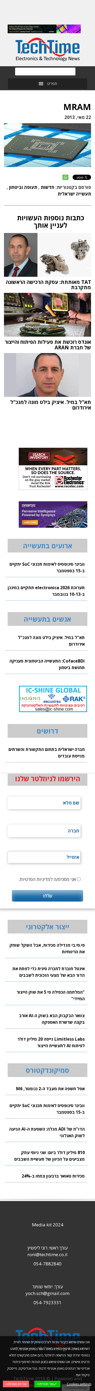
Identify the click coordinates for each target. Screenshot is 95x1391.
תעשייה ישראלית (74, 194)
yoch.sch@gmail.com (47, 1293)
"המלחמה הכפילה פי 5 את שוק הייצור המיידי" (51, 995)
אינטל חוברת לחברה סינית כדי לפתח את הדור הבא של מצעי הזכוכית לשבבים (48, 972)
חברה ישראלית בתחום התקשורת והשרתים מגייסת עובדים (46, 752)
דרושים (47, 730)
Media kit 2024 (47, 1225)
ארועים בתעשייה (47, 545)
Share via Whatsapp (65, 177)
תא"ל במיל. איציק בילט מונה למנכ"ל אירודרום (51, 641)
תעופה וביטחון (23, 187)
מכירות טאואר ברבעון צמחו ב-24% (53, 1176)
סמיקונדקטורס (47, 1070)
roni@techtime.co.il (47, 1254)
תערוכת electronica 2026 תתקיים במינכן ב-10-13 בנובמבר (46, 591)
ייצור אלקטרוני (47, 926)
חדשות (47, 187)
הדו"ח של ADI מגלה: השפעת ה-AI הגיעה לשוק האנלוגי (47, 1132)
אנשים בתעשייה (47, 618)
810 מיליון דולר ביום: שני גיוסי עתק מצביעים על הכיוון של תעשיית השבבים (49, 1156)
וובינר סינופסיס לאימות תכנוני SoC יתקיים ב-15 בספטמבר (47, 567)
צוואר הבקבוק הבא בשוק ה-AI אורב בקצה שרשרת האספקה (52, 1019)
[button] (52, 83)
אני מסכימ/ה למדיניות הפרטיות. (47, 879)
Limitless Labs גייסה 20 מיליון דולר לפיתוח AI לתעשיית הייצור (51, 1042)
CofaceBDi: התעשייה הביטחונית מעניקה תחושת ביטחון (47, 664)
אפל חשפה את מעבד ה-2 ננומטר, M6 (50, 1089)
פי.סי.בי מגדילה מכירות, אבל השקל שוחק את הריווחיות (47, 948)
